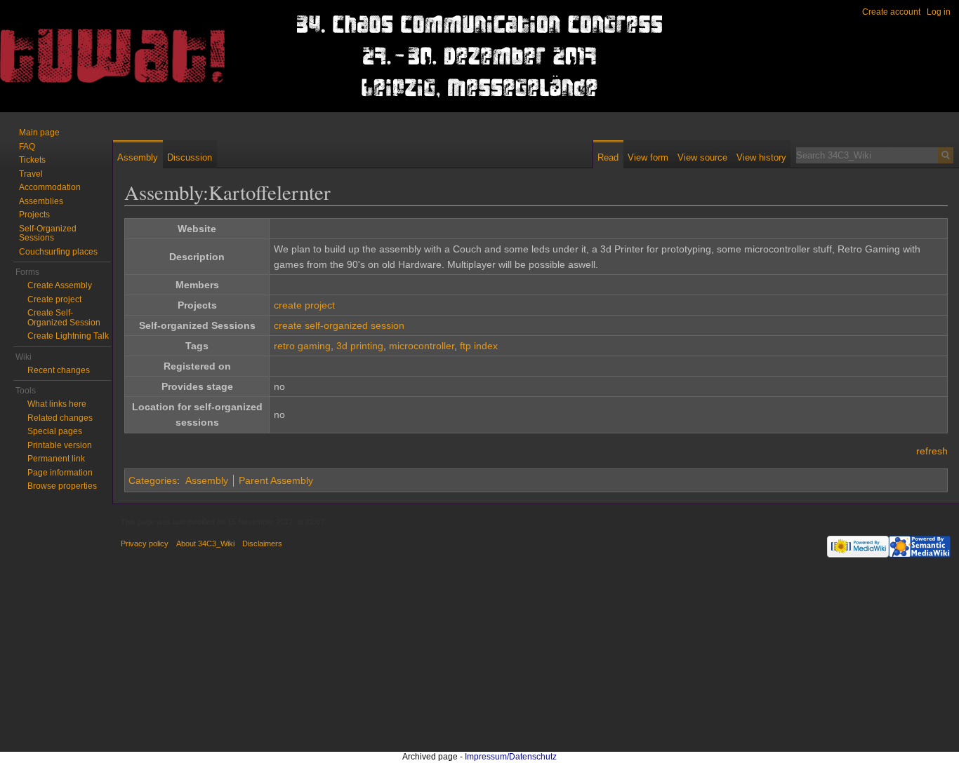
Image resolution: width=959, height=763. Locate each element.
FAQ (27, 146)
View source (702, 157)
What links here (56, 404)
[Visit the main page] (56, 56)
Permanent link (56, 459)
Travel (31, 174)
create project (304, 305)
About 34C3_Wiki (205, 543)
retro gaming (302, 345)
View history (761, 157)
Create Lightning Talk (68, 336)
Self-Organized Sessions (48, 233)
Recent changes (58, 370)
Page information (60, 473)
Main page (39, 132)
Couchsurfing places (58, 252)
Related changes (60, 418)
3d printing (359, 345)
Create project (54, 299)
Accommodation (50, 187)
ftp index (479, 345)
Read (608, 157)
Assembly (206, 480)
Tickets (32, 160)
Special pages (54, 431)
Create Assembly (59, 285)
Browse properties (62, 486)
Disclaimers (262, 543)
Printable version (59, 445)
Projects (34, 215)
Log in (939, 12)
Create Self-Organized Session (63, 318)
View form (648, 157)
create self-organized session (339, 325)
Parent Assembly (276, 480)
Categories (152, 480)
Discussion (189, 157)
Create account (891, 12)
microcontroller (421, 345)
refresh (932, 451)
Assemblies (41, 201)
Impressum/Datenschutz (511, 757)
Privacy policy (144, 543)
